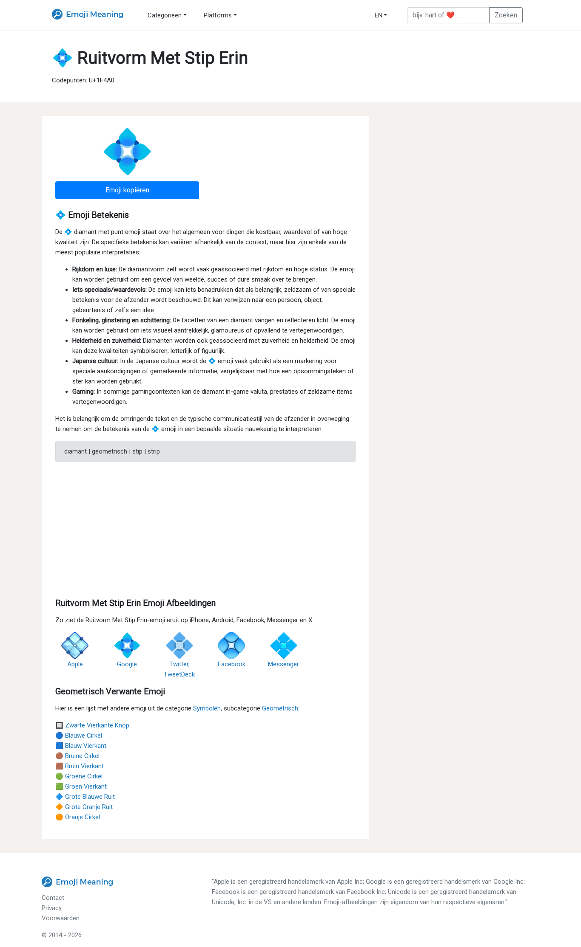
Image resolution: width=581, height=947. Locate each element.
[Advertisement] (205, 528)
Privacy (52, 908)
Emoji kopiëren (127, 190)
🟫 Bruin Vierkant (79, 766)
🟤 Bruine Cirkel (77, 756)
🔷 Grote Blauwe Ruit (85, 796)
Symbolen (207, 708)
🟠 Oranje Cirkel (77, 817)
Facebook (231, 664)
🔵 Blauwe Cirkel (78, 735)
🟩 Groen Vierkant (81, 786)
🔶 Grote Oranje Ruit (84, 807)
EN (378, 15)
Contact (53, 898)
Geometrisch (280, 708)
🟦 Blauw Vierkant (80, 746)
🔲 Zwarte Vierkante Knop (92, 725)
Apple (75, 664)
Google (127, 664)
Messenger (283, 664)
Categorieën (165, 15)
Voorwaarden (61, 918)
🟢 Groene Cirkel (79, 776)
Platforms (218, 15)
